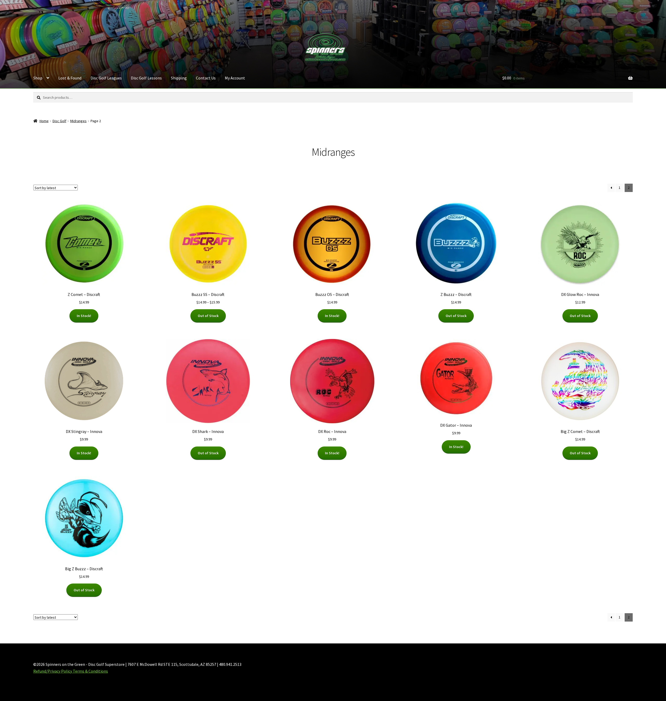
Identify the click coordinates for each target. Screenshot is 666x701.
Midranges (78, 121)
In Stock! (84, 315)
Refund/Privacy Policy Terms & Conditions (70, 671)
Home (44, 121)
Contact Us (206, 77)
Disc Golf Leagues (106, 77)
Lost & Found (69, 77)
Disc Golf (59, 121)
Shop (37, 77)
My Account (235, 77)
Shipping (179, 77)
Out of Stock (208, 315)
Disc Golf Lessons (146, 77)
